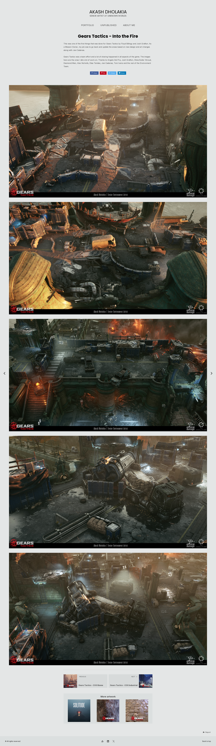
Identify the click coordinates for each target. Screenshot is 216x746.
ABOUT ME (129, 25)
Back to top (206, 741)
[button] (207, 732)
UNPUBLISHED (108, 25)
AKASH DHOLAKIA (108, 12)
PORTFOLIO (87, 25)
